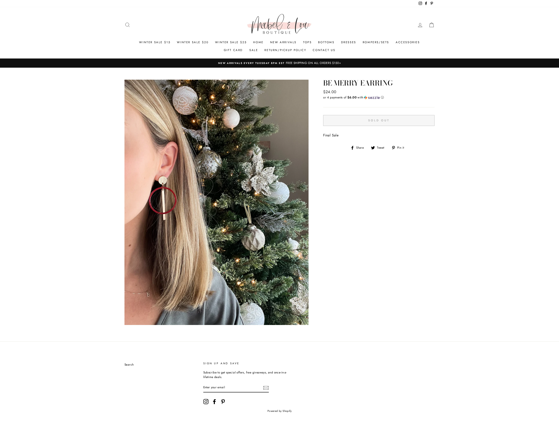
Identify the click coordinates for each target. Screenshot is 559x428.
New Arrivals (283, 42)
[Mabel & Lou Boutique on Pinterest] (223, 401)
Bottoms (326, 42)
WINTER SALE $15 (154, 42)
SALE (253, 50)
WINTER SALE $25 (231, 42)
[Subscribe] (266, 387)
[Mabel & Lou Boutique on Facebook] (214, 401)
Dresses (348, 42)
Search (129, 364)
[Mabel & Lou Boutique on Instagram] (206, 401)
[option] (279, 63)
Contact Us (324, 50)
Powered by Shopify (279, 411)
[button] (379, 97)
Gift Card (233, 50)
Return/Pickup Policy (285, 50)
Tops (307, 42)
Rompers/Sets (376, 42)
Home (258, 42)
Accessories (408, 42)
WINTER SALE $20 (193, 42)
